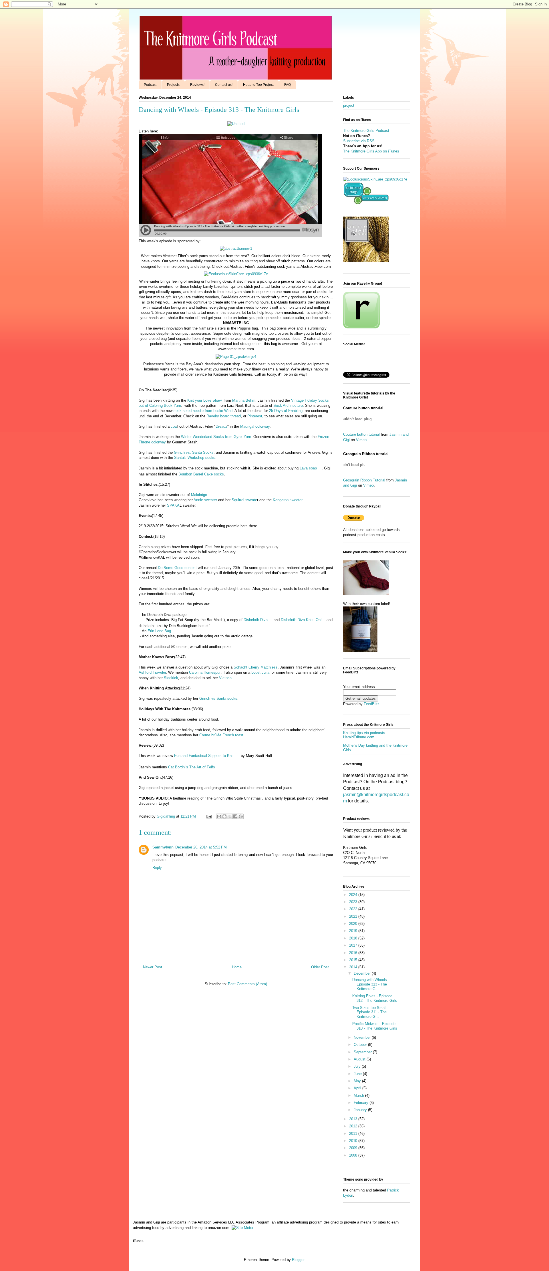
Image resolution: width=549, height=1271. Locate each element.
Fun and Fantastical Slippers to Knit (203, 756)
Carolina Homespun (205, 672)
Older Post (320, 967)
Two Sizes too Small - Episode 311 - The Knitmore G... (370, 1012)
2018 (353, 938)
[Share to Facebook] (235, 816)
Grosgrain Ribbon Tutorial (364, 480)
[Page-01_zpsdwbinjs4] (235, 356)
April (358, 1088)
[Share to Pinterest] (241, 816)
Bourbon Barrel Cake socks (201, 474)
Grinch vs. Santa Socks (194, 452)
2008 (353, 1155)
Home (237, 967)
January (361, 1110)
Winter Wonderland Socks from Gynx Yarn (216, 437)
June (358, 1074)
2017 (353, 945)
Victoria (225, 678)
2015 (353, 960)
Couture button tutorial (361, 434)
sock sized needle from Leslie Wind (203, 411)
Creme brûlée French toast (221, 735)
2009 (353, 1148)
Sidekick (171, 678)
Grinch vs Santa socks (218, 698)
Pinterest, (255, 416)
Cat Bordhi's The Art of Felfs (191, 767)
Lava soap (308, 468)
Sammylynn (163, 847)
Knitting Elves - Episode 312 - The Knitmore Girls (374, 998)
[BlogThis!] (224, 816)
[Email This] (219, 816)
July (358, 1066)
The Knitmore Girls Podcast (366, 130)
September (363, 1052)
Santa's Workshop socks (194, 457)
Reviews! (197, 85)
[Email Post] (208, 816)
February (361, 1103)
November (363, 1037)
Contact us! (223, 85)
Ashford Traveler (152, 672)
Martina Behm (243, 400)
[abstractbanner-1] (236, 248)
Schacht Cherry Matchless (256, 667)
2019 (353, 931)
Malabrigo (199, 495)
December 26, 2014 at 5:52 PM (201, 847)
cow (174, 426)
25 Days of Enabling (286, 411)
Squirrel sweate (244, 500)
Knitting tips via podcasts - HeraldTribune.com (365, 735)
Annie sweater (205, 500)
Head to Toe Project (258, 85)
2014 (353, 967)
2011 (353, 1133)
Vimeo (361, 440)
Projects (173, 85)
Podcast (150, 85)
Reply (157, 867)
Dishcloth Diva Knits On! (301, 620)
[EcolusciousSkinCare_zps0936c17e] (236, 274)
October (361, 1044)
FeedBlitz (371, 704)
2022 (353, 909)
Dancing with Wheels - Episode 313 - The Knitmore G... (370, 984)
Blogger (298, 1260)
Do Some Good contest (177, 568)
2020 (353, 923)
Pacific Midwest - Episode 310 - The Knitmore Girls (374, 1026)
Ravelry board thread (223, 416)
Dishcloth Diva (256, 620)
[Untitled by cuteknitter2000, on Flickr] (236, 124)
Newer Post (152, 967)
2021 (353, 916)
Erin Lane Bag (159, 631)
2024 (353, 895)
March (359, 1095)
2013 (353, 1119)
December (363, 973)
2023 (353, 902)
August (360, 1059)
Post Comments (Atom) (247, 984)
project (348, 105)
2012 (353, 1126)
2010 (353, 1141)
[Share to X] (230, 816)
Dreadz (221, 426)
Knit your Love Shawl (204, 400)
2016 (353, 953)
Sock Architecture (287, 405)
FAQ (287, 85)
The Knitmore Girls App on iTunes (371, 151)
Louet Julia (260, 672)
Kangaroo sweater (287, 500)
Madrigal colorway (255, 426)
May (358, 1081)
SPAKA (173, 505)
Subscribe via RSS (359, 141)
